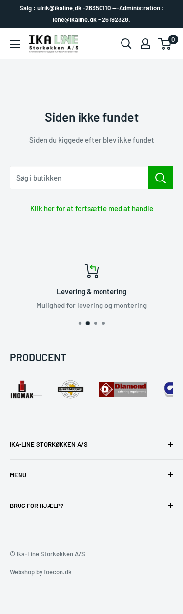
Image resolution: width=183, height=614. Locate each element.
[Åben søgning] (126, 43)
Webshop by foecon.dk (41, 572)
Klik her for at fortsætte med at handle (91, 208)
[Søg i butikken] (160, 177)
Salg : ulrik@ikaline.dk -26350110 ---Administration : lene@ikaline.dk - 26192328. (92, 13)
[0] (165, 44)
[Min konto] (145, 43)
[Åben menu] (15, 44)
